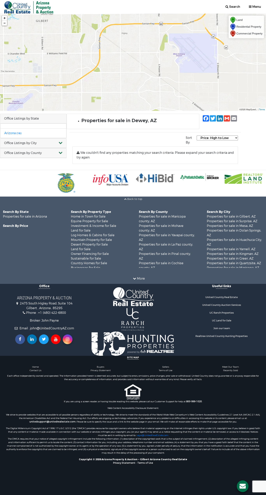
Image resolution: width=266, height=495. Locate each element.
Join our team (221, 328)
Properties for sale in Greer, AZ (230, 258)
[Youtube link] (56, 339)
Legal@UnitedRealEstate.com (152, 435)
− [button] (5, 23)
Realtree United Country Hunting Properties (222, 336)
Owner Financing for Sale (90, 254)
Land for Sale (81, 230)
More (140, 278)
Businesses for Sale (85, 268)
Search (234, 7)
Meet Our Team (230, 366)
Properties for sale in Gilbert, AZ (231, 216)
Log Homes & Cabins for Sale (93, 235)
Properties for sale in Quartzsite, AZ (234, 263)
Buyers (100, 366)
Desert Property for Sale (89, 244)
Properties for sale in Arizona (25, 216)
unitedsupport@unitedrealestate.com (52, 421)
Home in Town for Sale (88, 216)
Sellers (165, 366)
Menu (256, 7)
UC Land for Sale (221, 320)
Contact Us (35, 370)
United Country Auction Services (221, 305)
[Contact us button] (242, 486)
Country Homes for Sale (89, 263)
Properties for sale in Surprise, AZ (232, 221)
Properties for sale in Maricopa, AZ (233, 268)
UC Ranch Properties (222, 312)
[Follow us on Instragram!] (67, 339)
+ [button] (5, 18)
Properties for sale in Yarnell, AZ (231, 249)
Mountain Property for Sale (91, 240)
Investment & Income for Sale (93, 226)
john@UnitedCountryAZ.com (52, 328)
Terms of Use (165, 370)
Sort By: (189, 140)
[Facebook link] (20, 339)
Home (35, 366)
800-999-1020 (194, 401)
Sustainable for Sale (86, 258)
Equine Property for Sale (89, 221)
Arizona (12, 133)
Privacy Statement (101, 370)
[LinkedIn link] (32, 339)
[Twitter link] (44, 339)
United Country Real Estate (221, 297)
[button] (33, 143)
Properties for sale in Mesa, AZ (230, 226)
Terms (262, 109)
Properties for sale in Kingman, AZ (233, 254)
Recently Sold (230, 370)
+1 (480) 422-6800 (52, 313)
